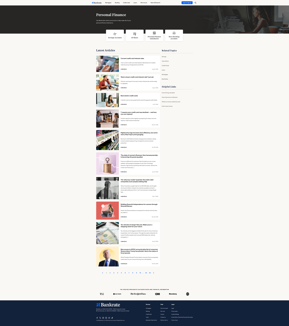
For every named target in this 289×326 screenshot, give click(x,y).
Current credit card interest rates (132, 58)
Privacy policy (174, 311)
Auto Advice (165, 61)
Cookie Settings (175, 314)
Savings (164, 56)
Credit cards (149, 314)
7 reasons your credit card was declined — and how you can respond (139, 113)
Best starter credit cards (129, 96)
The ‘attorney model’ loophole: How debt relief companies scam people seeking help (137, 181)
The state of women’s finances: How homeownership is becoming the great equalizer (139, 156)
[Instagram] (103, 318)
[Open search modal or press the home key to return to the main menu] (195, 2)
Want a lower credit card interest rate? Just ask (137, 77)
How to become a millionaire (169, 97)
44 (150, 273)
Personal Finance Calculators (154, 38)
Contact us (163, 317)
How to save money (167, 106)
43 (146, 273)
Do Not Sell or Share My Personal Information (182, 317)
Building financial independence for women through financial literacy (139, 205)
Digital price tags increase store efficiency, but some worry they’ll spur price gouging (139, 133)
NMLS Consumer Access (119, 309)
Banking (148, 311)
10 (140, 273)
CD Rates (134, 38)
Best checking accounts (174, 38)
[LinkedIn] (106, 318)
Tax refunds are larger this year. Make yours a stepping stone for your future (136, 225)
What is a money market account (171, 101)
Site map (162, 311)
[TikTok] (112, 318)
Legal (172, 308)
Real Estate (165, 79)
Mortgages (165, 74)
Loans (163, 70)
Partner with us (164, 320)
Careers (162, 314)
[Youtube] (109, 318)
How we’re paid (164, 308)
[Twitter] (100, 318)
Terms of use (174, 320)
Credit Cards (165, 65)
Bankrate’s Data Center (151, 320)
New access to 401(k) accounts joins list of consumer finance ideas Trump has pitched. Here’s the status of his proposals (139, 251)
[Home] (97, 2)
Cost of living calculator (168, 92)
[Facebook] (97, 318)
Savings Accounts (115, 38)
